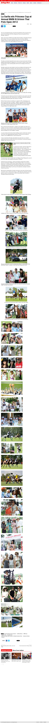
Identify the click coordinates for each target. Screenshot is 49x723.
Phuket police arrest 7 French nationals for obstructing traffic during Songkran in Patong (26, 661)
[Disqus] (16, 680)
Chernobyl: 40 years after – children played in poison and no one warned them (5, 661)
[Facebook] (44, 0)
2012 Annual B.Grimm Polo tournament (10, 633)
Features (2, 13)
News (12, 2)
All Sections (39, 2)
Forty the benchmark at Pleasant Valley (25, 645)
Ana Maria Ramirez (20, 633)
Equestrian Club (3, 634)
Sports (31, 2)
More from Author (18, 650)
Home (2, 12)
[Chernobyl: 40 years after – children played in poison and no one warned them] (6, 656)
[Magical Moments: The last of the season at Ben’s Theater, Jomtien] (16, 656)
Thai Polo (2, 637)
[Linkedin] (45, 0)
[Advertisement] (24, 7)
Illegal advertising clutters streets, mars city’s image (8, 646)
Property (24, 2)
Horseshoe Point (9, 634)
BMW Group (25, 633)
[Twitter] (47, 0)
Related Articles (6, 650)
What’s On (20, 2)
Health (28, 2)
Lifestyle (34, 2)
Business (15, 2)
